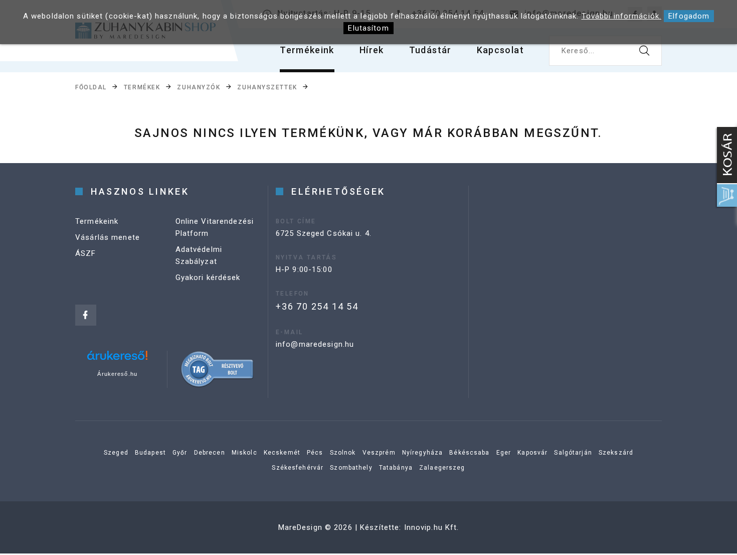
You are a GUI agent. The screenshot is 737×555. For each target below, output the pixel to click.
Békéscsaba (469, 452)
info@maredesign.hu (315, 344)
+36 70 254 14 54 (317, 306)
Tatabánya (396, 467)
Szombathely (351, 467)
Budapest (150, 452)
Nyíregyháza (422, 452)
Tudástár (430, 50)
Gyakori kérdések (208, 277)
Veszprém (379, 452)
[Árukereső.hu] (117, 359)
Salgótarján (573, 452)
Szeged (116, 452)
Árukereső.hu (117, 374)
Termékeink (307, 50)
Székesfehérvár (297, 467)
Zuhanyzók (198, 87)
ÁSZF (85, 253)
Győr (180, 452)
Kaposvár (532, 452)
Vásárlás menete (107, 237)
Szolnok (343, 452)
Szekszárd (616, 452)
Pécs (315, 452)
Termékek (142, 87)
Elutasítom (368, 28)
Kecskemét (282, 452)
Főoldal (91, 87)
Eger (503, 452)
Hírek (371, 50)
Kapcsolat (500, 50)
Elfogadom (688, 16)
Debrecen (209, 452)
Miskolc (244, 452)
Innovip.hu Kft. (431, 527)
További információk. (622, 16)
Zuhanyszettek (267, 87)
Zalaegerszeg (442, 467)
